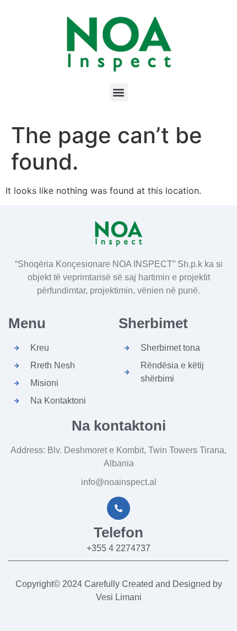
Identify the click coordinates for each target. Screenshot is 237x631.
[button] (119, 92)
